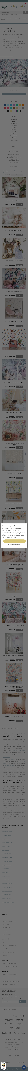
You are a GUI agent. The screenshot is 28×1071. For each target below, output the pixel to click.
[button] (14, 545)
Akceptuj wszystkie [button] (14, 541)
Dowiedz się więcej (11, 537)
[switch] (3, 1069)
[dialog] (14, 535)
